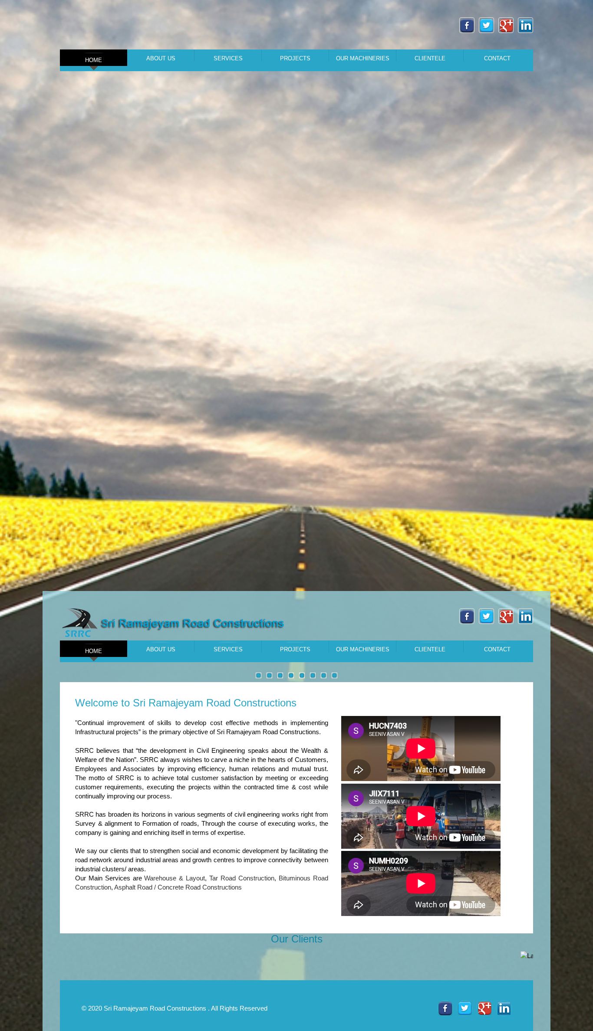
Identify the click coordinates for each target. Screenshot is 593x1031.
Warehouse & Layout (174, 878)
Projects (295, 58)
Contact (497, 58)
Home (93, 60)
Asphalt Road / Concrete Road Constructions (178, 887)
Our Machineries (362, 58)
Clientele (430, 58)
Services (228, 58)
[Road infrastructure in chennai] (445, 1008)
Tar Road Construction (241, 878)
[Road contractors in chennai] (175, 622)
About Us (160, 58)
